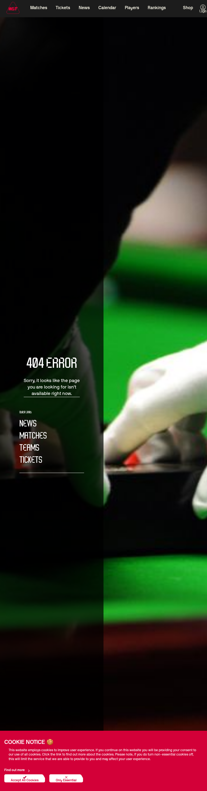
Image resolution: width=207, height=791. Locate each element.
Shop (188, 8)
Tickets (63, 8)
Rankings (157, 8)
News (84, 8)
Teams (29, 448)
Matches (38, 8)
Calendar (107, 8)
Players (132, 8)
